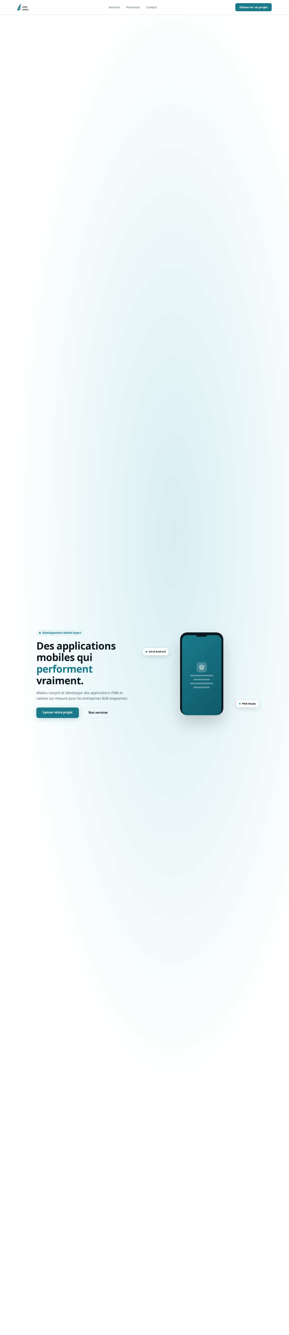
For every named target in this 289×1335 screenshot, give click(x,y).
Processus (133, 7)
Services (114, 7)
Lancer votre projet (58, 712)
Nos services (98, 712)
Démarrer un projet (253, 7)
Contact (151, 7)
